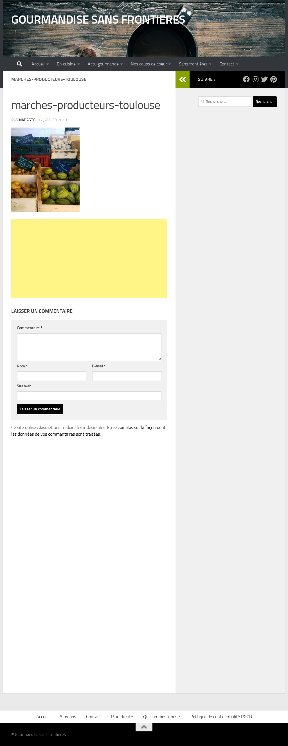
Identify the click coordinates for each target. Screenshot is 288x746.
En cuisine (66, 64)
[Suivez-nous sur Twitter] (264, 79)
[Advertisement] (89, 258)
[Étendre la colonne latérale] (183, 79)
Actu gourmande (103, 64)
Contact (226, 64)
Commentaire (29, 328)
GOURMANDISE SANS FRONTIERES (98, 20)
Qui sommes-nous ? (161, 716)
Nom (22, 366)
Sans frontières (193, 64)
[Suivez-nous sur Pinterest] (273, 79)
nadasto (27, 120)
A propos (68, 716)
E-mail (99, 366)
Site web (24, 386)
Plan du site (122, 716)
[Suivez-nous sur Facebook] (246, 79)
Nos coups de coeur (149, 64)
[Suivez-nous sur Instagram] (255, 79)
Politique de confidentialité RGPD (221, 716)
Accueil (38, 64)
